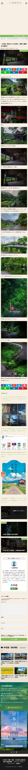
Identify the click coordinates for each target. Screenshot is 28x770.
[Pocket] (24, 69)
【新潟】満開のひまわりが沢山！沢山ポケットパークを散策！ (7, 677)
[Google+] (14, 69)
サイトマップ (11, 763)
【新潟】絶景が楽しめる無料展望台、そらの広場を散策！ (7, 663)
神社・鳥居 (15, 48)
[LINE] (5, 72)
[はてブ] (19, 69)
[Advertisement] (14, 19)
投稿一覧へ (13, 588)
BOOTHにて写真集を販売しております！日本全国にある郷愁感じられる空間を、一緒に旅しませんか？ (13, 431)
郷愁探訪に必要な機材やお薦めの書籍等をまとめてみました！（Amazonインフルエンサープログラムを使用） (14, 454)
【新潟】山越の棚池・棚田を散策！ (21, 676)
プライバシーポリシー (19, 761)
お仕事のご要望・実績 (8, 760)
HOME (3, 38)
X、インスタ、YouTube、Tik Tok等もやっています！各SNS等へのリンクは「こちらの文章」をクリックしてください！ (14, 399)
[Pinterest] (23, 72)
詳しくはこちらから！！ (14, 707)
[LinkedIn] (14, 72)
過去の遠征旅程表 (7, 761)
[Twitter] (8, 69)
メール (3, 622)
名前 (2, 617)
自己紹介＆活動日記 (20, 760)
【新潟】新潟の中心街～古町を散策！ (21, 662)
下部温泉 (23, 97)
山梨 (12, 48)
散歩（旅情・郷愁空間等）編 (13, 38)
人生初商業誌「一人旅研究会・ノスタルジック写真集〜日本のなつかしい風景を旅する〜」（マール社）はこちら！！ (14, 500)
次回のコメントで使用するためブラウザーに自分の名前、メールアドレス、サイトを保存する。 (14, 636)
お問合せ (18, 763)
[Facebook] (3, 69)
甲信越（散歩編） (5, 48)
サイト (2, 628)
